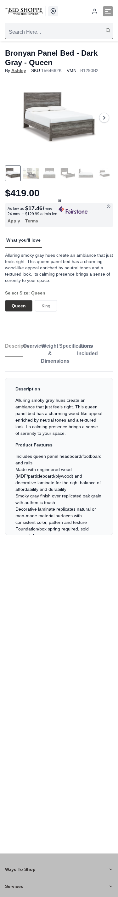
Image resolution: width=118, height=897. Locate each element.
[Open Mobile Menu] (108, 11)
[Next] (104, 118)
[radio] (18, 305)
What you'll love (23, 240)
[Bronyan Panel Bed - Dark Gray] (59, 117)
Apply (14, 220)
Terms (31, 220)
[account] (95, 11)
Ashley (18, 70)
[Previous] (14, 118)
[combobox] (59, 32)
